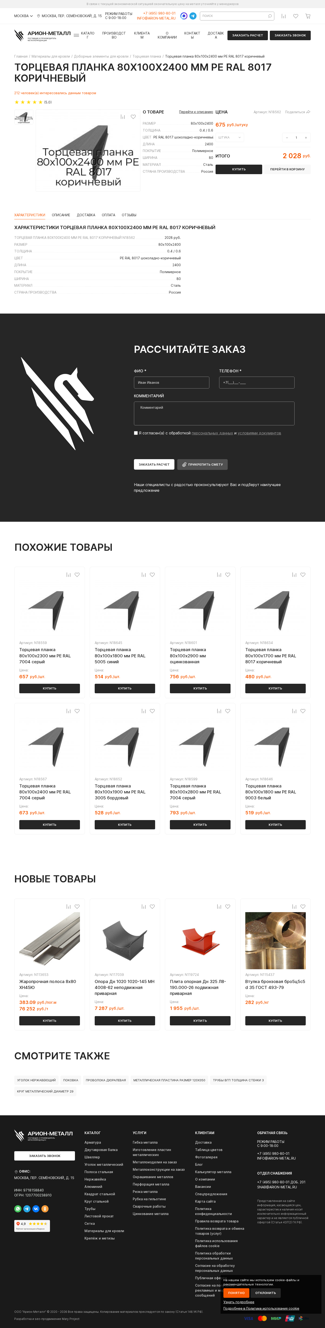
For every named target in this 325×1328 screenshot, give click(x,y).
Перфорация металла (151, 1184)
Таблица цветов (208, 1150)
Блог (199, 1164)
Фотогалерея (206, 1157)
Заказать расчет (247, 35)
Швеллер (92, 1157)
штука (224, 137)
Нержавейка (95, 1179)
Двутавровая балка (101, 1150)
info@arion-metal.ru (156, 18)
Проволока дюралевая (106, 1080)
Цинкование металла (150, 1214)
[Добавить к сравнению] (123, 116)
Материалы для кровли (104, 1231)
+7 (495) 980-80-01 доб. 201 (281, 1182)
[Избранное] (296, 16)
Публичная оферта (211, 1278)
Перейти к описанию (196, 112)
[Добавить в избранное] (133, 116)
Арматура (92, 1142)
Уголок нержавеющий (36, 1080)
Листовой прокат (99, 1216)
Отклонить (265, 1293)
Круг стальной (96, 1201)
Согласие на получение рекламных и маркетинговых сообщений (219, 1290)
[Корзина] (308, 16)
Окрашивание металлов (153, 1177)
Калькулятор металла (213, 1172)
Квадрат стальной (99, 1194)
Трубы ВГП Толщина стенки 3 (238, 1080)
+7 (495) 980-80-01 (159, 13)
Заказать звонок (290, 35)
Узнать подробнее (238, 1302)
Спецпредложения (211, 1194)
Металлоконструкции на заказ (159, 1169)
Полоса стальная (98, 1172)
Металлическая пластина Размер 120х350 (169, 1080)
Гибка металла (145, 1142)
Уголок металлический (103, 1164)
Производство (114, 35)
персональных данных (212, 433)
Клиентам (142, 35)
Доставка (216, 35)
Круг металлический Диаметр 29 (45, 1091)
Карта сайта (205, 1201)
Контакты (192, 35)
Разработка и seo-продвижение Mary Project (46, 1319)
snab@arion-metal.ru (277, 1187)
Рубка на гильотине (149, 1199)
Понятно (236, 1293)
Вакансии (203, 1187)
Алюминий (93, 1187)
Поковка (70, 1080)
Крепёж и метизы (99, 1238)
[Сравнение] (283, 16)
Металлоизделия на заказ (155, 1162)
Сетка (89, 1223)
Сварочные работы (149, 1206)
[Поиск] (270, 16)
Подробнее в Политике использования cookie (261, 1308)
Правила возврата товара (216, 1221)
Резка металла (145, 1192)
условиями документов (259, 433)
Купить (49, 688)
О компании (167, 35)
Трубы (89, 1209)
